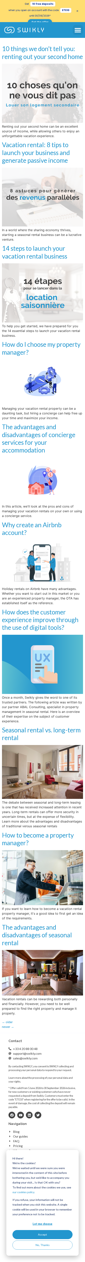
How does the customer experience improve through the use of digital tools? (40, 619)
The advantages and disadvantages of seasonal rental (37, 935)
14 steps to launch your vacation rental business (34, 252)
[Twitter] (38, 1115)
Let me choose (42, 1224)
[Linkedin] (29, 1115)
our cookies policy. (23, 1192)
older (7, 1022)
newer (8, 1026)
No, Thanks (43, 1245)
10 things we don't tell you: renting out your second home (42, 52)
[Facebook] (11, 1115)
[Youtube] (20, 1115)
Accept (42, 1234)
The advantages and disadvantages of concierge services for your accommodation (38, 438)
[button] (78, 30)
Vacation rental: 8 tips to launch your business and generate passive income (36, 152)
